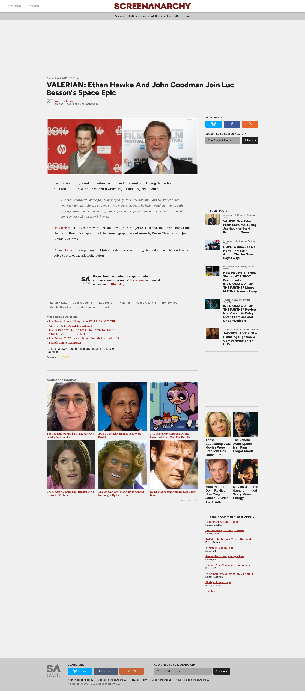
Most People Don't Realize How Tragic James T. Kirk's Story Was (216, 494)
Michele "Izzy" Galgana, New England (228, 565)
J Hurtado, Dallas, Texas (220, 547)
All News (156, 16)
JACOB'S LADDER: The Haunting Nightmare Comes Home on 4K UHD (240, 338)
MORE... (210, 591)
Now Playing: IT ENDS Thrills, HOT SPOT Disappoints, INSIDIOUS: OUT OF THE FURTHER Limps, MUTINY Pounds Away (240, 282)
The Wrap (70, 250)
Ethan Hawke (58, 302)
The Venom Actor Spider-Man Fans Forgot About (243, 445)
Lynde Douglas (86, 307)
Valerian (125, 302)
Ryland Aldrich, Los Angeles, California (229, 573)
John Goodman (83, 302)
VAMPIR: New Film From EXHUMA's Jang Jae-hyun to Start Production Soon (239, 226)
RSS (133, 671)
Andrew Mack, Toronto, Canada (224, 530)
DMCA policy (116, 284)
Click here (137, 280)
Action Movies (137, 16)
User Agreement (161, 679)
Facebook (107, 671)
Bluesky (82, 671)
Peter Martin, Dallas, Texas (221, 521)
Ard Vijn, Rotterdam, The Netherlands (228, 539)
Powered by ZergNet (188, 500)
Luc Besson (106, 302)
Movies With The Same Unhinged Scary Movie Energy (245, 492)
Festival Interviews (178, 16)
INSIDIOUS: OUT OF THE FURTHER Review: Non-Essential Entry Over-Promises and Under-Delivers (240, 313)
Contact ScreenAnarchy (112, 679)
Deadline (60, 228)
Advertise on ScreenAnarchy (192, 679)
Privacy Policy (139, 679)
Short (105, 307)
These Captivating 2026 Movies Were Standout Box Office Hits (218, 447)
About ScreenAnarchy (80, 679)
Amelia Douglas (60, 307)
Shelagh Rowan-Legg (218, 582)
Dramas (119, 16)
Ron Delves (169, 302)
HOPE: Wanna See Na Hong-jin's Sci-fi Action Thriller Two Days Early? (239, 252)
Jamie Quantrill (146, 302)
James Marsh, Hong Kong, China (224, 556)
